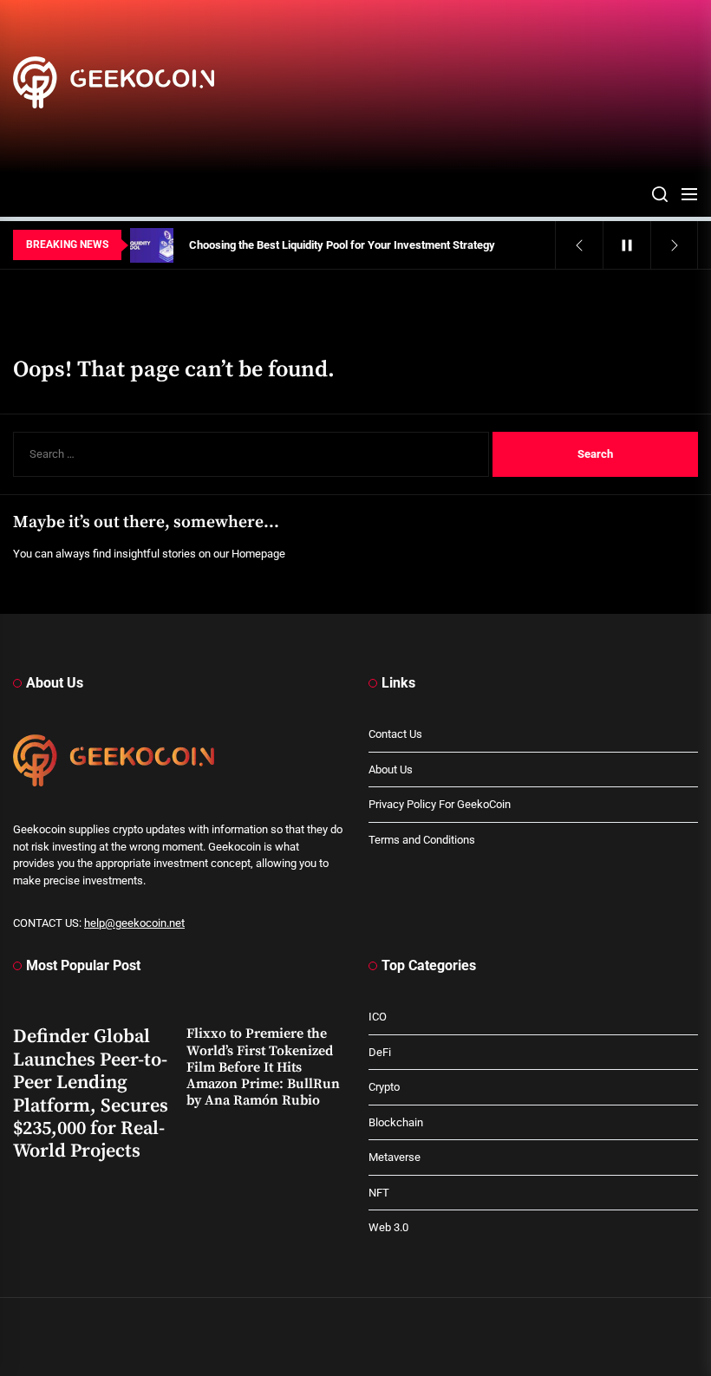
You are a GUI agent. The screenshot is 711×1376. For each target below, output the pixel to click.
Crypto (384, 1086)
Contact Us (395, 733)
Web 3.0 (388, 1227)
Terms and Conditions (422, 839)
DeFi (380, 1052)
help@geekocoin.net (134, 922)
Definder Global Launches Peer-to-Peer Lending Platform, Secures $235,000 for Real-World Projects (90, 1094)
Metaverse (395, 1157)
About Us (391, 769)
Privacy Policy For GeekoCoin (440, 804)
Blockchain (396, 1122)
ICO (378, 1016)
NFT (379, 1192)
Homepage (258, 553)
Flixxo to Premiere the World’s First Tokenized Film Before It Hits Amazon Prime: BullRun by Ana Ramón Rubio (263, 1067)
